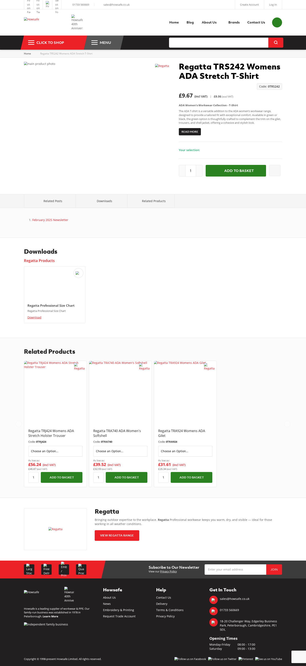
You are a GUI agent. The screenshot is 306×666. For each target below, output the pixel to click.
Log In (273, 4)
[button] (19, 424)
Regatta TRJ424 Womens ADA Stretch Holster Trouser (51, 433)
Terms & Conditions (170, 610)
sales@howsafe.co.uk (116, 4)
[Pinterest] (47, 4)
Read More (190, 131)
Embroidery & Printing (118, 610)
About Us (109, 597)
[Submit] (275, 43)
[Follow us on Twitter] (38, 4)
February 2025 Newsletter (50, 220)
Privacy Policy (168, 571)
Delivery (161, 604)
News (107, 604)
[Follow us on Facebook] (28, 4)
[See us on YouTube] (56, 4)
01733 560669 (80, 4)
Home (27, 53)
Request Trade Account (119, 616)
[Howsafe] (45, 22)
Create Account (249, 4)
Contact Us (163, 597)
